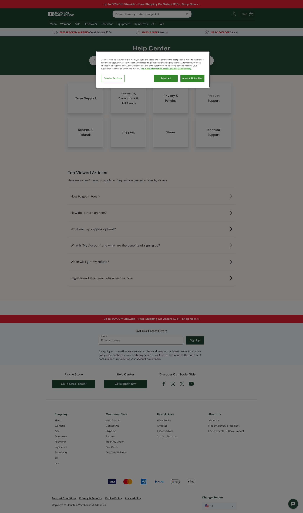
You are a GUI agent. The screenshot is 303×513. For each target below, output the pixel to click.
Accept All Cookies (192, 78)
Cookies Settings (113, 78)
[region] (153, 69)
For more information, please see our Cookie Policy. (166, 68)
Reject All (166, 78)
